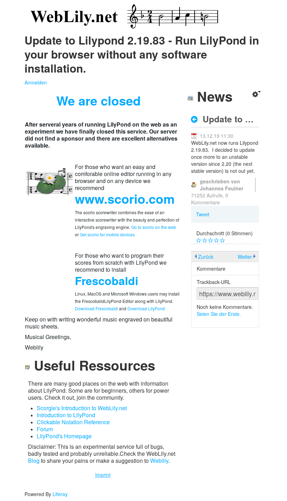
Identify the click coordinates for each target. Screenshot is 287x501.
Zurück (206, 256)
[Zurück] (196, 119)
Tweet (202, 214)
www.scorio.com (125, 198)
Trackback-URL (214, 281)
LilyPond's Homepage (64, 436)
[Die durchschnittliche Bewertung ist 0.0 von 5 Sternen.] (199, 240)
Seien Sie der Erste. (219, 313)
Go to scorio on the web (153, 227)
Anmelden (35, 82)
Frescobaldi (106, 280)
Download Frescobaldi (96, 308)
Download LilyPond (146, 308)
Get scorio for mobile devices (107, 234)
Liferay (60, 493)
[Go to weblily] (122, 17)
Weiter (245, 256)
